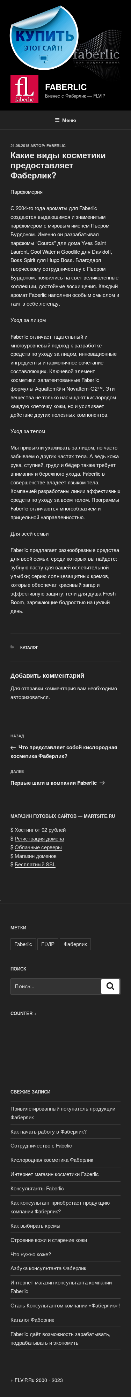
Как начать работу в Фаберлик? (48, 1131)
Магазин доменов (36, 855)
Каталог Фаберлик (32, 1319)
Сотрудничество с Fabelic (41, 1145)
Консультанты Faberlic (37, 1188)
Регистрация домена (39, 838)
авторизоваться (29, 696)
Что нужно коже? (30, 1254)
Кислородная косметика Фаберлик (51, 1159)
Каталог (29, 647)
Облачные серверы (38, 847)
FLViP (47, 943)
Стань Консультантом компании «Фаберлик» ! (65, 1305)
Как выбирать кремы (35, 1225)
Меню (69, 119)
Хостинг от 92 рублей (40, 829)
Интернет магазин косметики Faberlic (54, 1173)
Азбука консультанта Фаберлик (48, 1268)
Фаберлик (75, 943)
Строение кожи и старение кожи (48, 1239)
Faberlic (66, 87)
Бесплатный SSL (35, 864)
